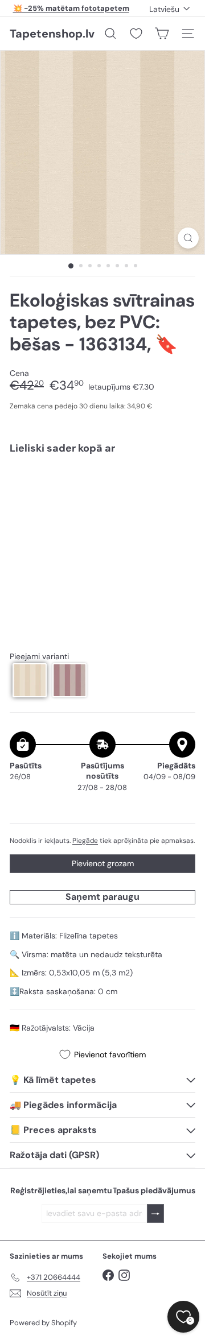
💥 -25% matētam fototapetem (71, 8)
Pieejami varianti (39, 656)
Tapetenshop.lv (52, 33)
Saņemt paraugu (102, 897)
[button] (30, 680)
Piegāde (85, 840)
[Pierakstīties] (155, 1213)
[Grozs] (162, 33)
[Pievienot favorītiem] (180, 486)
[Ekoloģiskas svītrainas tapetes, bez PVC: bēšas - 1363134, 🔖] (102, 503)
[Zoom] (188, 238)
